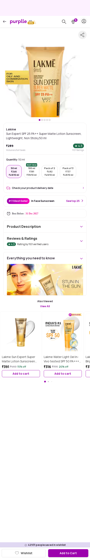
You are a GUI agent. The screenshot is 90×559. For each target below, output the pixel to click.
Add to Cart (68, 553)
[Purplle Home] (18, 21)
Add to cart (21, 374)
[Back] (5, 21)
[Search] (64, 21)
